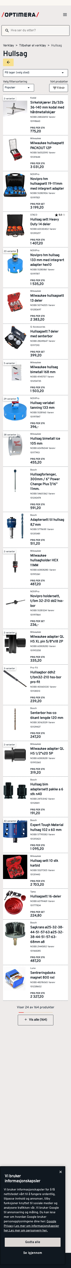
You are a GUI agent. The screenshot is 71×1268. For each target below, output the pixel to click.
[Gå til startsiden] (20, 14)
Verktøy (8, 46)
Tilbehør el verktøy (32, 46)
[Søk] (5, 31)
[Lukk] (60, 1172)
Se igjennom (32, 1253)
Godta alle (32, 1242)
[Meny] (65, 14)
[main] (32, 1215)
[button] (35, 73)
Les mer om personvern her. (28, 1231)
